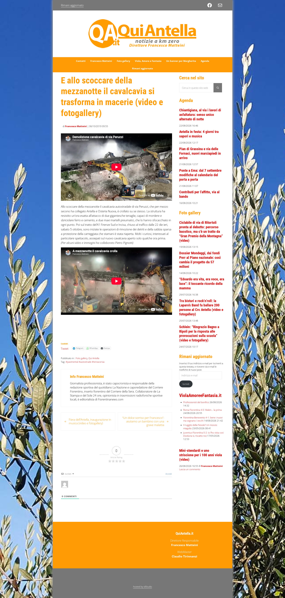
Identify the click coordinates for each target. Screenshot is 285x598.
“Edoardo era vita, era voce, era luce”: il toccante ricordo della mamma (201, 283)
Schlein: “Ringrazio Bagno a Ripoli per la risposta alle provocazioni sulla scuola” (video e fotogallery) (199, 333)
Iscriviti (186, 383)
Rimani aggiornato (72, 5)
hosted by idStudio (142, 586)
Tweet (64, 348)
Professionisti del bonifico (196, 402)
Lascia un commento (189, 469)
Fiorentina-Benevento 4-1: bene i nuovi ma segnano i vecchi (202, 419)
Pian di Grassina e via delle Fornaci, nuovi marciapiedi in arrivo (200, 153)
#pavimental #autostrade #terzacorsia (85, 361)
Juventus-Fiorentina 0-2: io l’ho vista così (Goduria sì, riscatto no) (203, 434)
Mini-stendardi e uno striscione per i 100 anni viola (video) (200, 455)
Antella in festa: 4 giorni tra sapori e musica (199, 134)
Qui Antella (93, 358)
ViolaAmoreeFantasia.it (200, 395)
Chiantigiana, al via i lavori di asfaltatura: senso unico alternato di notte (200, 114)
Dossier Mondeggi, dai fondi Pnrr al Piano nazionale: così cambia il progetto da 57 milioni (200, 260)
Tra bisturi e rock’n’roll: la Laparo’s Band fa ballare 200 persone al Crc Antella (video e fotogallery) (201, 307)
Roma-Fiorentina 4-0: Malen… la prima (202, 409)
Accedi (168, 473)
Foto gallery (81, 358)
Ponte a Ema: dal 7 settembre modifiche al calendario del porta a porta (200, 175)
